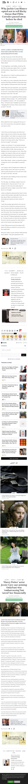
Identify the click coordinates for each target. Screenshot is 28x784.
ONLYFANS (18, 751)
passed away (11, 225)
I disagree (17, 781)
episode (9, 57)
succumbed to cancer (15, 227)
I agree (10, 782)
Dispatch (15, 6)
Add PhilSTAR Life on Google (13, 26)
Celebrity (8, 6)
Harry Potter (10, 751)
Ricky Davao (15, 273)
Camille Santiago (14, 595)
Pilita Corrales (19, 51)
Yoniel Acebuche (14, 22)
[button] (24, 2)
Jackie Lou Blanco (6, 49)
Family (20, 6)
